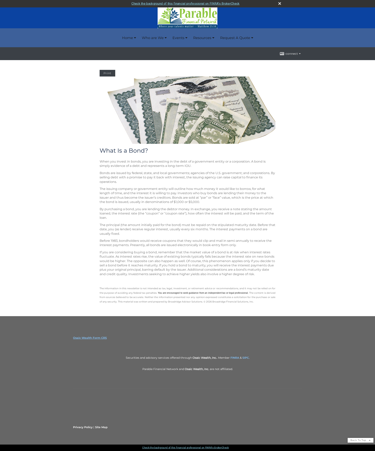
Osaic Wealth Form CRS (90, 338)
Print (107, 73)
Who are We (153, 38)
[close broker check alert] (279, 3)
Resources (202, 38)
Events (178, 38)
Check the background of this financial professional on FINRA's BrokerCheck (185, 3)
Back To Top (358, 440)
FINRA (234, 357)
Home (127, 38)
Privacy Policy (83, 427)
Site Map (101, 427)
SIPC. (245, 357)
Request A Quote (235, 38)
